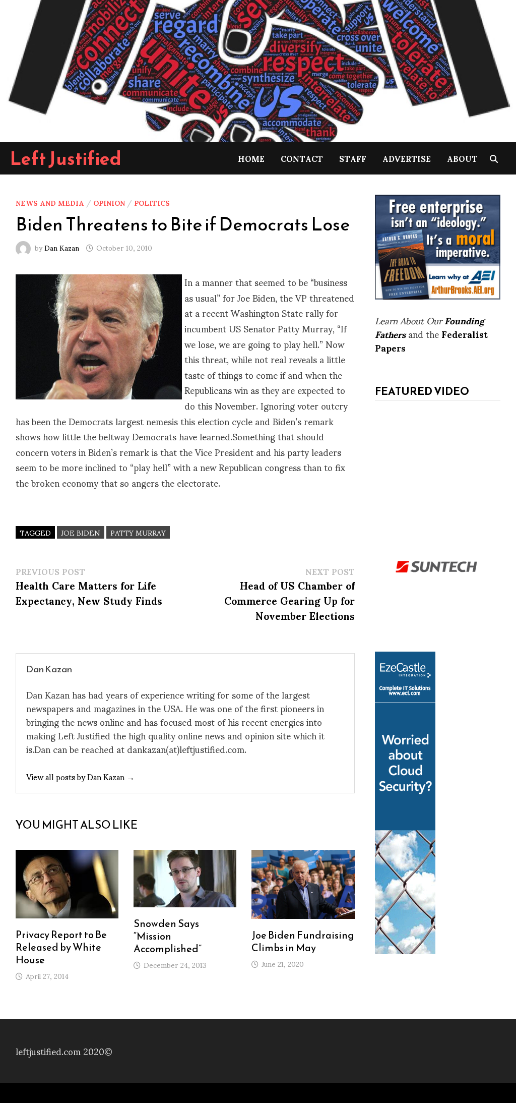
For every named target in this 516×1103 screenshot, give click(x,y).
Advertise (406, 158)
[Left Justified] (258, 69)
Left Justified (65, 158)
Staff (352, 158)
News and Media (50, 202)
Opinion (109, 202)
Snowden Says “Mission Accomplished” (168, 936)
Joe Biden (80, 532)
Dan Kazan (61, 247)
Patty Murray (138, 532)
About (462, 158)
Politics (152, 202)
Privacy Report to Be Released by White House (61, 947)
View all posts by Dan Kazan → (80, 776)
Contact (302, 158)
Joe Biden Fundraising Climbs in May (302, 941)
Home (251, 158)
